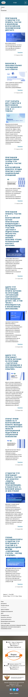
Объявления (3, 607)
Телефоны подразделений (15, 647)
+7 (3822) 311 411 (15, 667)
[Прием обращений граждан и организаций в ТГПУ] (14, 655)
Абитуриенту (4, 603)
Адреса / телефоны (14, 693)
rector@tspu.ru (15, 645)
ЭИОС (2, 613)
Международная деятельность (8, 621)
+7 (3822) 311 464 (15, 644)
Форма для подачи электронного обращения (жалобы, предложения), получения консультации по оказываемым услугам (13, 627)
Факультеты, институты (6, 617)
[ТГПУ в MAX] (17, 689)
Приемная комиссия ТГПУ (15, 664)
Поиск (2, 601)
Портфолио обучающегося (7, 611)
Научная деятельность (6, 619)
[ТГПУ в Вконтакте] (10, 689)
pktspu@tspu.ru (15, 669)
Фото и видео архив (5, 623)
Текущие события (5, 605)
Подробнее (20, 52)
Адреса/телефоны (5, 609)
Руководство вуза (5, 615)
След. (16, 596)
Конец (20, 596)
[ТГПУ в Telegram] (14, 689)
